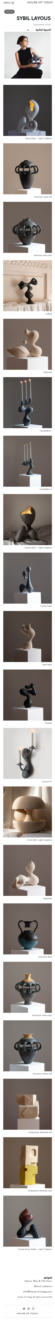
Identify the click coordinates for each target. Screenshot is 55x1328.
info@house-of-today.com (37, 1292)
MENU (8, 3)
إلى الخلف (9, 11)
